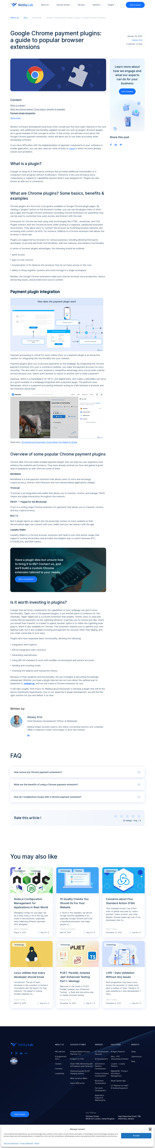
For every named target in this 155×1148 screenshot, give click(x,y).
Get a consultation (26, 579)
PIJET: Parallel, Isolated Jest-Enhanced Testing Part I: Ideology (75, 977)
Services (81, 5)
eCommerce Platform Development (100, 1066)
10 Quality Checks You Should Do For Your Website (74, 903)
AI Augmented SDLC (60, 1057)
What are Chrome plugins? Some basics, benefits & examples (37, 109)
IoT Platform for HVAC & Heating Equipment (119, 1087)
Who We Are (60, 1052)
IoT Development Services (102, 1053)
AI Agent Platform (118, 1052)
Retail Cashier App (118, 1081)
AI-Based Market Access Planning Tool (80, 1053)
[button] (150, 1129)
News (133, 1052)
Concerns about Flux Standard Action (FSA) (120, 901)
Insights (111, 5)
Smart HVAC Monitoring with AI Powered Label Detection (81, 1065)
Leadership (59, 1073)
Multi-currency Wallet (78, 1078)
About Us (45, 5)
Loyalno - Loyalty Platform (118, 1065)
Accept (136, 1135)
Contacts (58, 1069)
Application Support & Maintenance (100, 1097)
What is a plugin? (17, 105)
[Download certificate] (13, 1060)
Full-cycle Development (100, 1089)
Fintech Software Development (102, 1074)
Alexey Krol (137, 40)
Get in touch (135, 5)
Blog (133, 1061)
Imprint (36, 1143)
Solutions (96, 5)
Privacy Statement (26, 1143)
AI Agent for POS (77, 1059)
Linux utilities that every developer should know (29, 974)
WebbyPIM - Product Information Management (119, 1073)
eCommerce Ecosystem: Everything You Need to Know (49, 442)
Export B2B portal (77, 1083)
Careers (58, 1064)
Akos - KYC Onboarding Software (119, 1057)
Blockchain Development (100, 1082)
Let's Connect (127, 91)
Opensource (136, 1056)
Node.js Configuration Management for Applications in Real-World (31, 903)
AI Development (101, 1059)
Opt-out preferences (11, 1143)
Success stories (63, 5)
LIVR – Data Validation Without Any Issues (120, 974)
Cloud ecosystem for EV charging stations (80, 1072)
